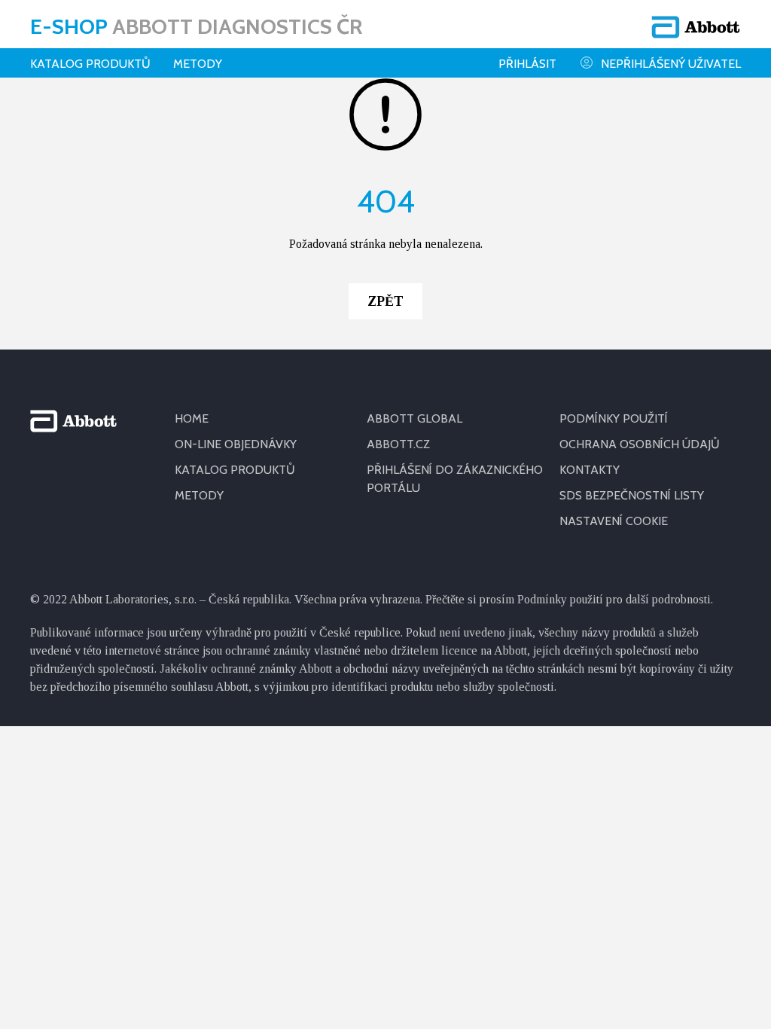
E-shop (196, 26)
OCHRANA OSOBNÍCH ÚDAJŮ (639, 444)
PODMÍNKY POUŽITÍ (613, 418)
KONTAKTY (589, 470)
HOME (192, 418)
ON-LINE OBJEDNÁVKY (236, 444)
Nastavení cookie (613, 521)
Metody (197, 63)
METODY (199, 495)
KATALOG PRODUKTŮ (235, 470)
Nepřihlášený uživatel (671, 63)
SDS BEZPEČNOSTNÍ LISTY (631, 495)
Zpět (385, 301)
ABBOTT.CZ (398, 444)
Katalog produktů (90, 63)
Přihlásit (527, 63)
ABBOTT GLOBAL (414, 418)
